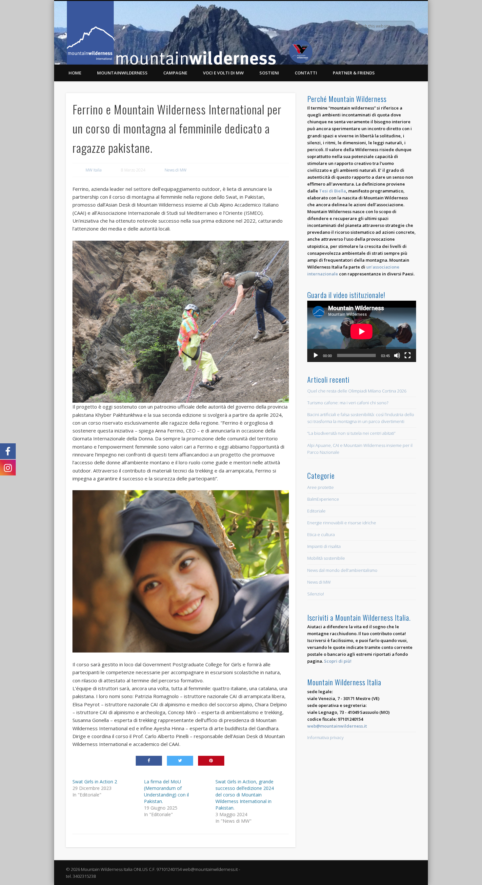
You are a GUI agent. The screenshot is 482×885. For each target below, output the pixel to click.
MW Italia (94, 170)
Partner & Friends (354, 73)
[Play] (315, 355)
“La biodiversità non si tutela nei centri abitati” (351, 433)
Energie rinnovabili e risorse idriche (341, 523)
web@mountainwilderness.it (337, 726)
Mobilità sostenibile (326, 558)
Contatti (306, 73)
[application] (361, 331)
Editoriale (316, 511)
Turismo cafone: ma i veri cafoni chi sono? (347, 403)
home (75, 73)
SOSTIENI (269, 73)
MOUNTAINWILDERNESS (122, 73)
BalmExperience (323, 499)
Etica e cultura (321, 534)
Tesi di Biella (332, 191)
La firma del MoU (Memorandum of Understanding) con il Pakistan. (166, 791)
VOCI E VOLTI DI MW (223, 73)
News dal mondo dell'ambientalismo (342, 570)
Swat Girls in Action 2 (94, 781)
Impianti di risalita (324, 546)
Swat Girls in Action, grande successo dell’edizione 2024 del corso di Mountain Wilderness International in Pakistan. (244, 794)
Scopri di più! (337, 661)
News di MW (176, 170)
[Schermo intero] (407, 355)
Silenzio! (315, 594)
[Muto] (397, 355)
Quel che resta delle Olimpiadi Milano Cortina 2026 (356, 391)
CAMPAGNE (175, 73)
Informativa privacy (325, 737)
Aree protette (320, 487)
